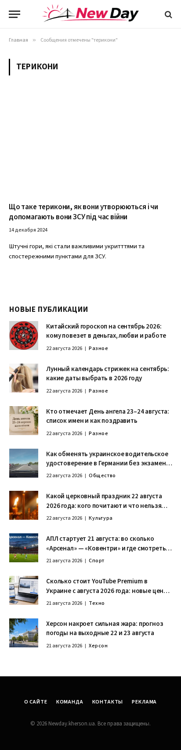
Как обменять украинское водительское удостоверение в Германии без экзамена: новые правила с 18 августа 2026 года (108, 464)
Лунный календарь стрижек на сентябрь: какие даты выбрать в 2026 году (107, 373)
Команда (69, 702)
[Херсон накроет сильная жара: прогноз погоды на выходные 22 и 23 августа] (23, 632)
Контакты (107, 702)
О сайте (35, 702)
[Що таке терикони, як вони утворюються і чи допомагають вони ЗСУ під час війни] (90, 144)
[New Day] (90, 14)
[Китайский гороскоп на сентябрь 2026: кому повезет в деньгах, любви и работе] (23, 335)
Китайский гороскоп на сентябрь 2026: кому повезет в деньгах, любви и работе (106, 331)
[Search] (167, 14)
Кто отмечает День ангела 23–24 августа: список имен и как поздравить (107, 416)
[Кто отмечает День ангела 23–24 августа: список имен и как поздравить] (23, 420)
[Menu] (14, 14)
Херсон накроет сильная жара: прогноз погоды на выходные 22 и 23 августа (104, 628)
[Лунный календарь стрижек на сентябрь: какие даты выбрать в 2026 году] (23, 378)
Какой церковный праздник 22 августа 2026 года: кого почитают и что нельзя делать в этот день (104, 506)
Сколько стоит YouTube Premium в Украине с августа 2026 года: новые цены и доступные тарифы (107, 591)
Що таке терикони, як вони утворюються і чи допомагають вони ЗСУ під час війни (83, 212)
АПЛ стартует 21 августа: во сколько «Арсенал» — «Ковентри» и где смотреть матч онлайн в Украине (106, 548)
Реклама (144, 702)
